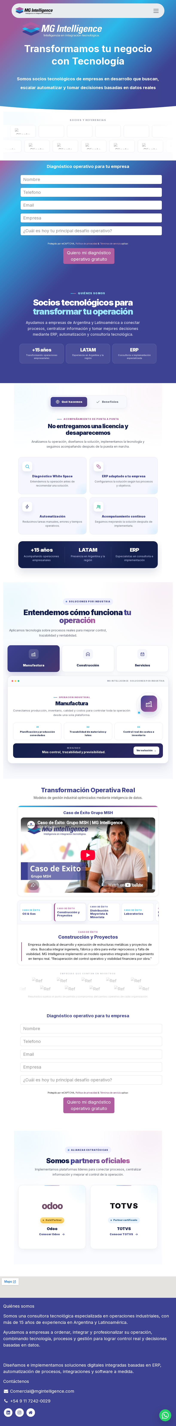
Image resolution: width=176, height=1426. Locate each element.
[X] (19, 1412)
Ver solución (146, 750)
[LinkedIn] (30, 1412)
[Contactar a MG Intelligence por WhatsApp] (165, 1415)
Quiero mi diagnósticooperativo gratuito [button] (89, 256)
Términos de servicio (110, 243)
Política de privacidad (86, 243)
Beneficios (110, 401)
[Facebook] (8, 1412)
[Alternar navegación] (156, 11)
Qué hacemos (72, 401)
